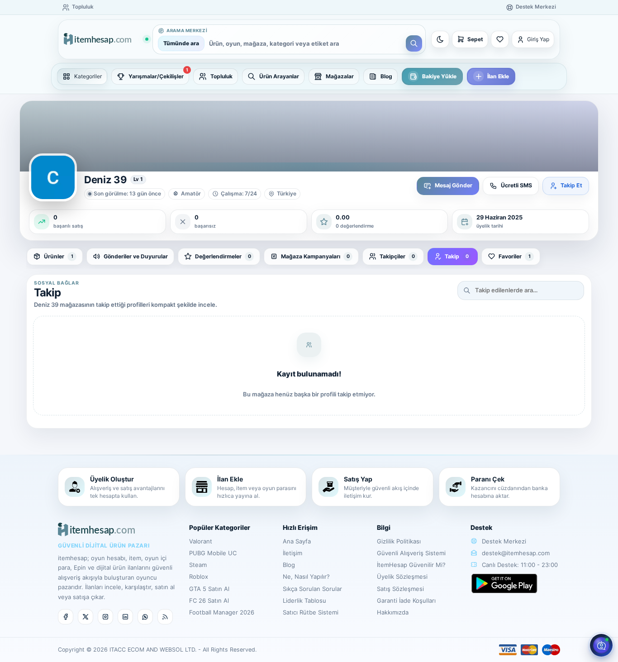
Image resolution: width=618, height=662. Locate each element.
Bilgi (383, 527)
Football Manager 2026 (221, 612)
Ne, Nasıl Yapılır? (306, 576)
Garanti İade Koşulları (406, 600)
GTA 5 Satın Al (209, 588)
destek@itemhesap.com (516, 553)
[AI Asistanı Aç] (601, 645)
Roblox (198, 576)
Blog (289, 564)
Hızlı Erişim (300, 527)
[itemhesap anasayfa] (106, 39)
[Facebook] (65, 616)
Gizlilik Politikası (399, 541)
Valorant (200, 541)
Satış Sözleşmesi (400, 588)
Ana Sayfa (297, 541)
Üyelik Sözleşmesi (402, 576)
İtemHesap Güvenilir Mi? (411, 564)
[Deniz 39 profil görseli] (53, 177)
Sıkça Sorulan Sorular (312, 588)
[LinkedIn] (125, 616)
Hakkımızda (393, 612)
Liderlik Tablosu (304, 600)
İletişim (292, 553)
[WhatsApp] (145, 616)
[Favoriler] (500, 39)
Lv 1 (138, 179)
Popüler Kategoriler (219, 527)
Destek (481, 527)
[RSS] (165, 616)
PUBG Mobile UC (213, 553)
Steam (198, 564)
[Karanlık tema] (440, 39)
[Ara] (414, 43)
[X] (85, 616)
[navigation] (309, 76)
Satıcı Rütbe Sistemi (310, 612)
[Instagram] (105, 616)
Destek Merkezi (503, 541)
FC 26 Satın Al (209, 600)
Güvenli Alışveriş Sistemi (411, 553)
